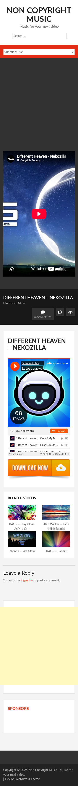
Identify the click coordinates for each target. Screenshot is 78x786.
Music (22, 303)
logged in (27, 580)
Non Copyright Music (42, 770)
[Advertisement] (39, 110)
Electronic (9, 303)
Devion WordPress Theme (22, 779)
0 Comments (43, 317)
